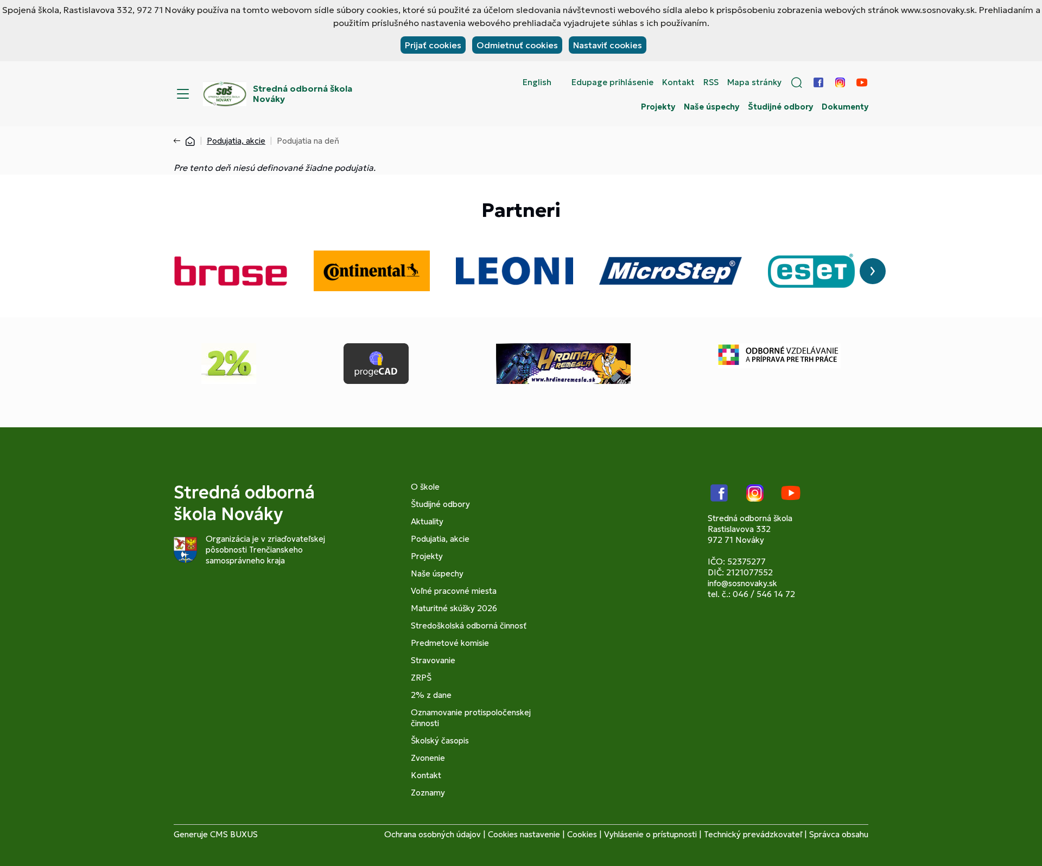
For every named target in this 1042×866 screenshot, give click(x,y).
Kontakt (678, 82)
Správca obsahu (838, 834)
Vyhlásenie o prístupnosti (650, 834)
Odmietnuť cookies (517, 45)
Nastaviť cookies (607, 45)
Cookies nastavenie (524, 834)
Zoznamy (428, 792)
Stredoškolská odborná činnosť (468, 625)
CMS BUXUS (234, 834)
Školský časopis (440, 740)
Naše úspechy (711, 107)
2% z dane (431, 695)
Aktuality (427, 521)
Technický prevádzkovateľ (753, 834)
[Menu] (183, 93)
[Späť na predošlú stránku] (179, 141)
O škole (425, 487)
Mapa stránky (754, 82)
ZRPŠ (421, 677)
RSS (711, 82)
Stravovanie (433, 660)
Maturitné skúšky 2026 (454, 608)
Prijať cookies (433, 45)
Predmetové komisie (450, 643)
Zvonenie (428, 758)
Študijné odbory (780, 107)
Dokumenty (845, 107)
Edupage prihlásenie (612, 82)
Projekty (658, 107)
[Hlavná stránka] (190, 141)
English (537, 82)
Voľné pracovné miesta (454, 591)
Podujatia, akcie (236, 141)
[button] (797, 82)
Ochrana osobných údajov (432, 834)
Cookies (582, 834)
